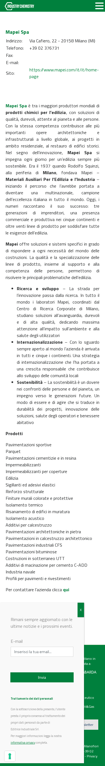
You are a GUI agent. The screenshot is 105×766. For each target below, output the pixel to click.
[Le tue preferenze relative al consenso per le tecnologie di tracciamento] (9, 756)
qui (66, 589)
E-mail (17, 641)
